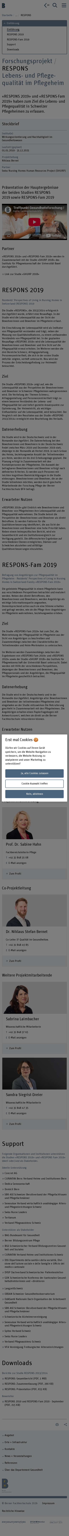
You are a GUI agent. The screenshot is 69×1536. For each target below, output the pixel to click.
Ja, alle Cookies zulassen (34, 773)
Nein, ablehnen (34, 794)
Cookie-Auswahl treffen (35, 783)
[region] (34, 768)
